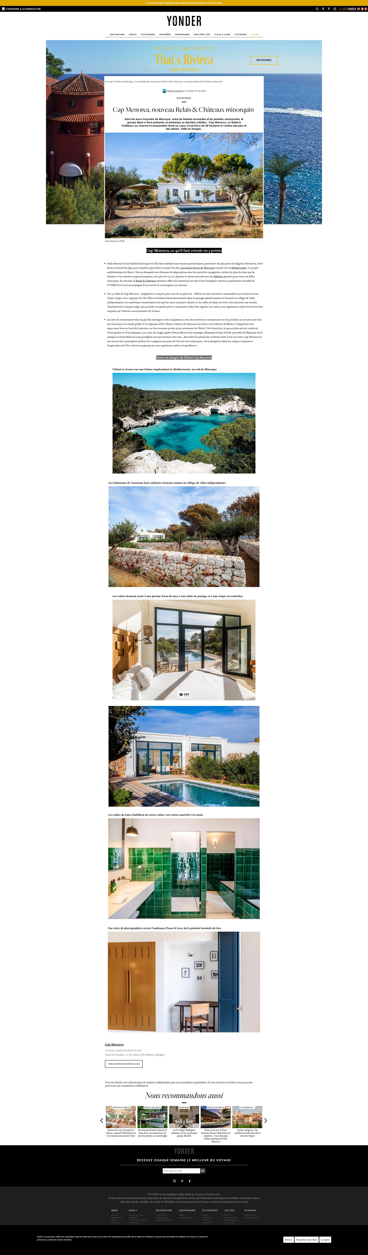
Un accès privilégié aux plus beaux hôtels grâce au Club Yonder (184, 3)
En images (250, 1210)
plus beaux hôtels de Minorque (197, 268)
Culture (115, 1222)
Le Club (255, 34)
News (114, 1210)
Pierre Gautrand (175, 91)
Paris (205, 1215)
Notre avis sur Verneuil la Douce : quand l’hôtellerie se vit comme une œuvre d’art (121, 1133)
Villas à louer (222, 34)
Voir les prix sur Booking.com (123, 1064)
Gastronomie (182, 34)
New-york (207, 1222)
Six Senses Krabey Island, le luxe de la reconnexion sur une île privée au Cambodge (152, 1133)
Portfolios (250, 1215)
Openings (133, 1217)
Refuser (288, 1239)
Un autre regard (164, 1220)
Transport (116, 1217)
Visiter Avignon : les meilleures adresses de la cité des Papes (247, 1133)
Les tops (230, 1210)
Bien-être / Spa (202, 34)
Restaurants (185, 1217)
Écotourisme (148, 34)
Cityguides (241, 34)
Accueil (108, 81)
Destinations (117, 34)
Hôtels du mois (136, 1215)
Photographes (251, 1217)
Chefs (182, 1215)
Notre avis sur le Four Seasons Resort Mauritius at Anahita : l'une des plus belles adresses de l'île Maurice (215, 1135)
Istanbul (206, 1220)
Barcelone (207, 1217)
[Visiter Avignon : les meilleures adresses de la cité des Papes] (247, 1127)
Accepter (325, 1239)
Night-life (230, 1222)
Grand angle (162, 1217)
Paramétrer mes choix (306, 1239)
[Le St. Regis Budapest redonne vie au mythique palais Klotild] (184, 1127)
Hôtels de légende (137, 1220)
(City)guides (210, 1210)
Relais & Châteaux (146, 281)
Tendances (134, 1222)
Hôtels (133, 34)
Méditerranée (239, 268)
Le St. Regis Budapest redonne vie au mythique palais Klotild (184, 1133)
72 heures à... (162, 1215)
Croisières (165, 34)
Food (113, 1220)
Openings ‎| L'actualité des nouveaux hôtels (144, 81)
